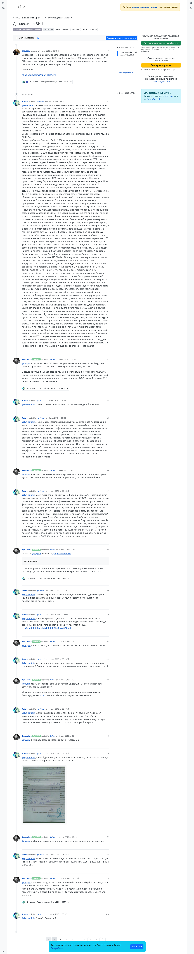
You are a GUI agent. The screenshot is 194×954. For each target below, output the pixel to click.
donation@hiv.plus (161, 81)
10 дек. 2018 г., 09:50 (58, 591)
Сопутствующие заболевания (28, 29)
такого (42, 695)
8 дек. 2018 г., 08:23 (57, 400)
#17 (108, 837)
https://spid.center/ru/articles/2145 (39, 75)
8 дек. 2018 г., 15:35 (67, 470)
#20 (107, 914)
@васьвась (27, 105)
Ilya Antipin (27, 359)
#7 (108, 491)
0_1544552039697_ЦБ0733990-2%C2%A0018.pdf (47, 628)
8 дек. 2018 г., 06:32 (67, 359)
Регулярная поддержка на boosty (161, 43)
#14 (108, 709)
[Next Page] (103, 939)
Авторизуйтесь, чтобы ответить (121, 38)
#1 (108, 51)
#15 (108, 736)
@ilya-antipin (28, 404)
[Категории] (3, 3)
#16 (108, 753)
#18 (108, 855)
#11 (108, 641)
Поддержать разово (161, 65)
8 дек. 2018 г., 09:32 (57, 418)
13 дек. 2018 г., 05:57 (58, 914)
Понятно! (137, 946)
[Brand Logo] (24, 7)
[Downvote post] (102, 86)
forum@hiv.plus (154, 99)
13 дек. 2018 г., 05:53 (68, 878)
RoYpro (25, 101)
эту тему (169, 96)
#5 (108, 418)
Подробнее (57, 948)
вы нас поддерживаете (144, 7)
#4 (108, 400)
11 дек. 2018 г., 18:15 (57, 614)
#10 (108, 614)
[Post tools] (107, 86)
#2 (108, 101)
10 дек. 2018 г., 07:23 (67, 550)
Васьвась (26, 51)
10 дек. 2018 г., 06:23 (58, 491)
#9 (108, 591)
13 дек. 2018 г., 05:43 (68, 837)
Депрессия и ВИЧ (62, 553)
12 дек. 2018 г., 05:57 (58, 709)
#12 (108, 659)
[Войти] (190, 3)
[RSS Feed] (38, 38)
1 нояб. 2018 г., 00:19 (48, 51)
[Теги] (3, 8)
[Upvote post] (93, 86)
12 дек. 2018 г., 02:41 (67, 641)
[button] (3, 951)
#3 (108, 359)
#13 (108, 680)
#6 (108, 470)
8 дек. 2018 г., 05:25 (55, 101)
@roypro (26, 363)
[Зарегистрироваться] (190, 8)
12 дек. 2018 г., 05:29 (58, 659)
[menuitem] (190, 3)
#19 (108, 878)
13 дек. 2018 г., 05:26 (58, 753)
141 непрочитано (126, 73)
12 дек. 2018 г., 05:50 (68, 680)
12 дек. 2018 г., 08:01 (67, 736)
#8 (108, 550)
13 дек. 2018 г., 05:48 (58, 855)
